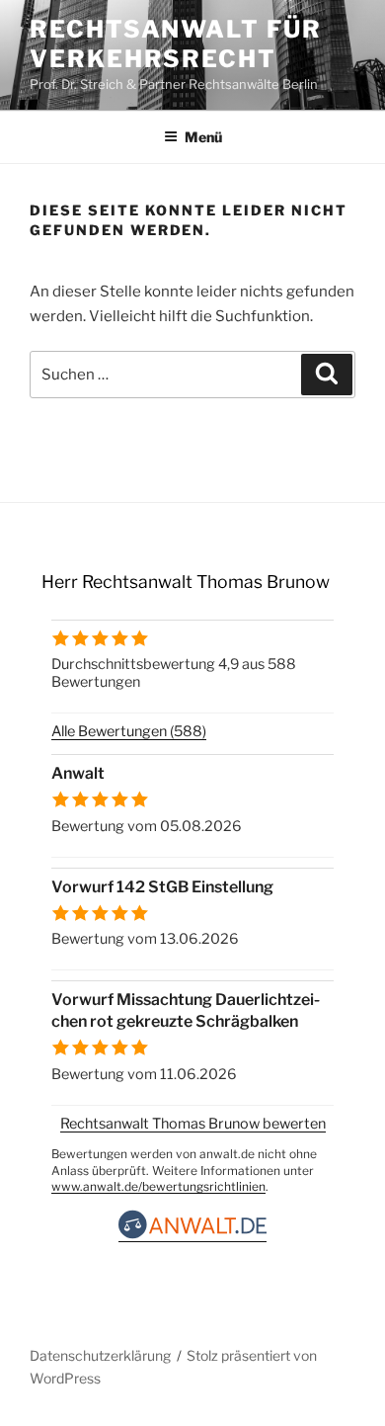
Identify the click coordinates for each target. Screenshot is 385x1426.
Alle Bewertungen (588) (128, 731)
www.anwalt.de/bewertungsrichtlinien (158, 1186)
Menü (203, 136)
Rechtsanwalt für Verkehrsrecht (176, 44)
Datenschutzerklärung (100, 1355)
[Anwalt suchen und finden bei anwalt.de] (192, 1233)
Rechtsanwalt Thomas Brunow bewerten (193, 1123)
